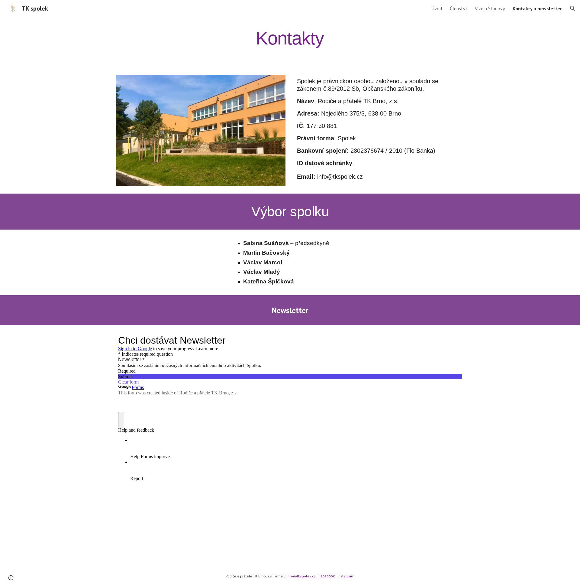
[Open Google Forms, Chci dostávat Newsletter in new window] (453, 340)
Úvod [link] (436, 8)
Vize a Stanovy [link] (490, 8)
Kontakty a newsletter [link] (537, 8)
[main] (290, 38)
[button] (573, 8)
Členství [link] (458, 8)
